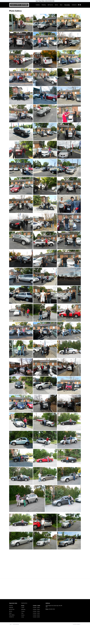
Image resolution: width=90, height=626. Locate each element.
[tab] (24, 603)
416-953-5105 (51, 1)
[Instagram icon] (80, 4)
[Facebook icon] (78, 4)
